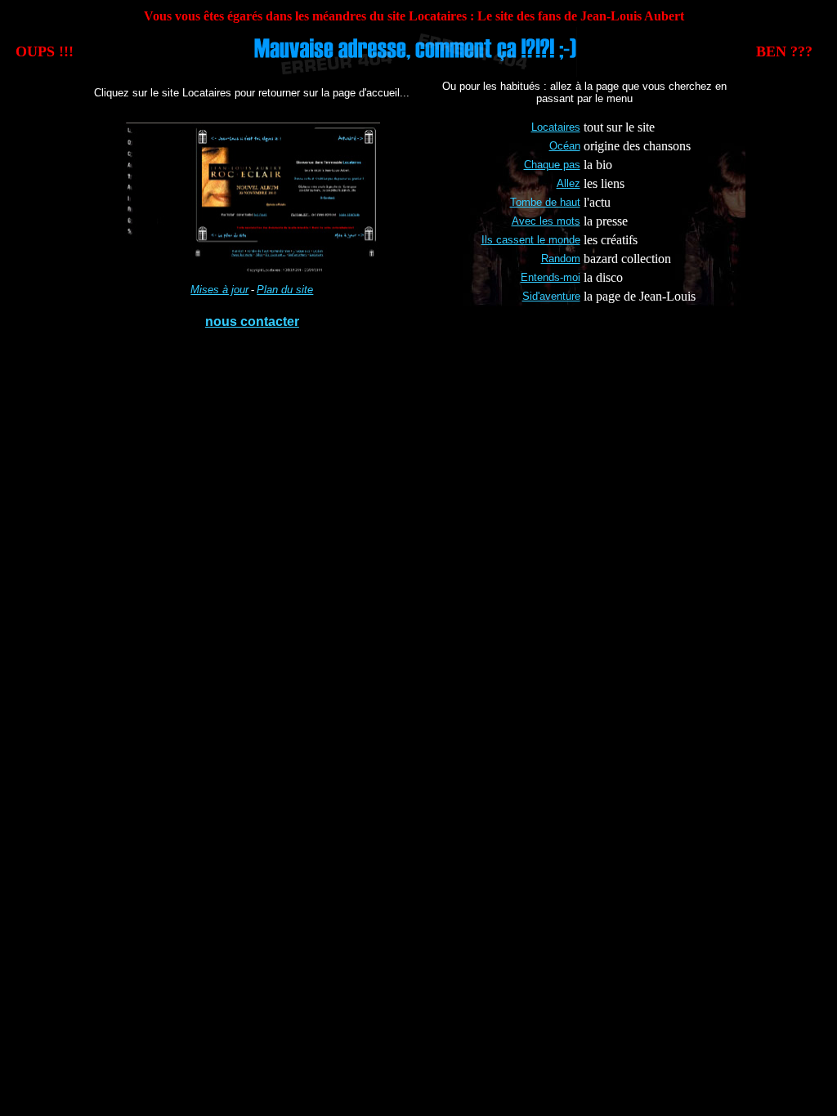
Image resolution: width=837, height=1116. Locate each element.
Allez (568, 183)
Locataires (555, 127)
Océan (564, 146)
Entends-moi (550, 277)
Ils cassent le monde (530, 240)
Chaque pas (552, 164)
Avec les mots (546, 221)
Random (560, 258)
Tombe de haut (545, 202)
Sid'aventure (551, 296)
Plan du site (285, 289)
